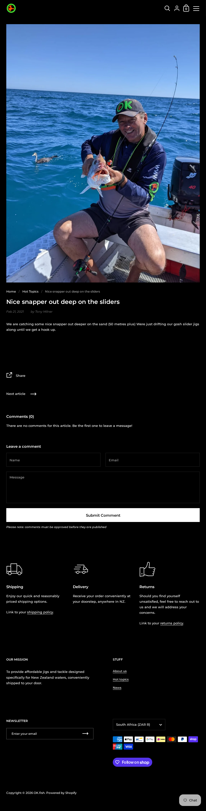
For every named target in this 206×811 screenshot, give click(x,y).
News (117, 688)
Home (11, 291)
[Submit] (85, 733)
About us (120, 671)
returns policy (171, 623)
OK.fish (39, 793)
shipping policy (40, 612)
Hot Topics (30, 291)
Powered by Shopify (61, 793)
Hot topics (121, 679)
